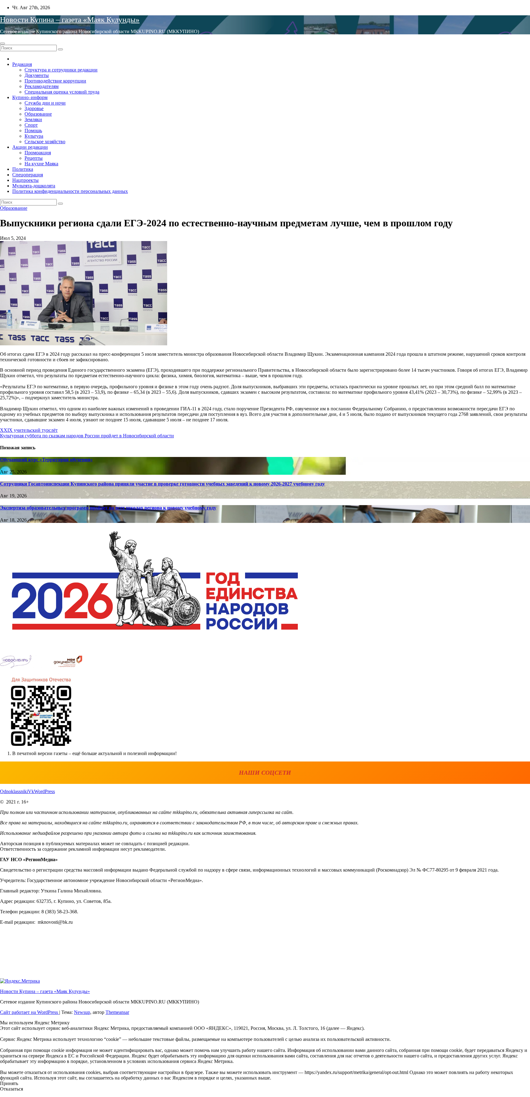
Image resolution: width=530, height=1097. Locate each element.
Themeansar (117, 1012)
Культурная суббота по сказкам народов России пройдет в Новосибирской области (87, 435)
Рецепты (34, 158)
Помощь (33, 130)
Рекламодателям (42, 86)
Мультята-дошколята (33, 185)
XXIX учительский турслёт (29, 430)
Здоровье (34, 108)
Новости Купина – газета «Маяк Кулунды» (70, 19)
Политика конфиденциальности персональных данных (70, 191)
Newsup (82, 1012)
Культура (34, 136)
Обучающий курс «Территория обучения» (46, 459)
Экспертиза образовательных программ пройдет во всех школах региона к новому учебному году (108, 507)
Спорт (31, 125)
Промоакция (38, 152)
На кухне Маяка (41, 163)
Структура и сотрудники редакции (61, 69)
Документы (37, 75)
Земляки (33, 119)
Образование (38, 114)
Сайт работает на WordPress (29, 1012)
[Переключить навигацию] (2, 43)
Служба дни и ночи (45, 102)
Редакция (22, 64)
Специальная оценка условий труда (62, 91)
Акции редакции (30, 147)
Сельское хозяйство (45, 141)
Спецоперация (27, 174)
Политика (22, 169)
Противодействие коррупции (55, 80)
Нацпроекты (25, 180)
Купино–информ (30, 97)
